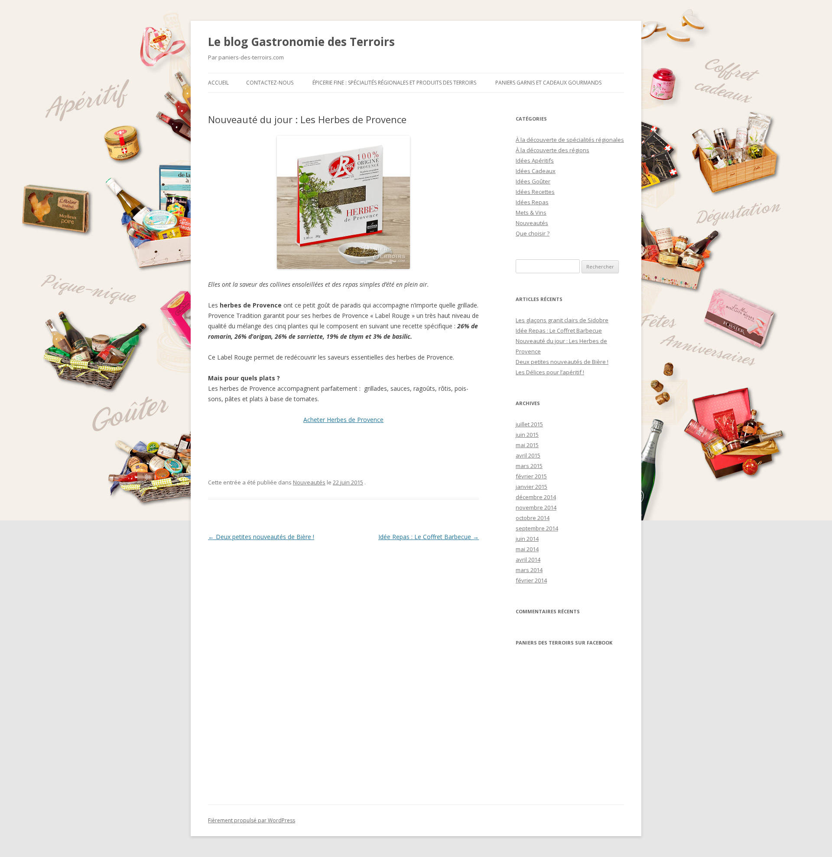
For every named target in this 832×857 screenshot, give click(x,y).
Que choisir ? (532, 233)
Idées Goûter (533, 181)
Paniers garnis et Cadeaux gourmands (548, 82)
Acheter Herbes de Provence (343, 419)
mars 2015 (529, 466)
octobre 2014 (532, 518)
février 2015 (531, 476)
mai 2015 (527, 445)
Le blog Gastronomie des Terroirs (301, 41)
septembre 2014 (537, 528)
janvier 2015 (531, 487)
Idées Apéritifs (535, 160)
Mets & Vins (531, 212)
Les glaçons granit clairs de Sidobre (562, 320)
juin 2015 (527, 434)
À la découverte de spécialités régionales (570, 140)
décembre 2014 (536, 497)
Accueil (218, 82)
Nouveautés (309, 482)
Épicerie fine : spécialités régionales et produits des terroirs (394, 82)
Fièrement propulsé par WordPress (251, 820)
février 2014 (531, 580)
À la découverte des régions (552, 150)
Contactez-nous (269, 82)
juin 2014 (527, 539)
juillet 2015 (529, 424)
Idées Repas (532, 202)
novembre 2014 (536, 507)
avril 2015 (528, 455)
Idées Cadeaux (536, 171)
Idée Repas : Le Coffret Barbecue (428, 537)
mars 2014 (529, 570)
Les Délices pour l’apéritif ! (550, 372)
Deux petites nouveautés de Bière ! (261, 537)
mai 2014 (527, 549)
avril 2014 (528, 559)
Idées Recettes (535, 192)
